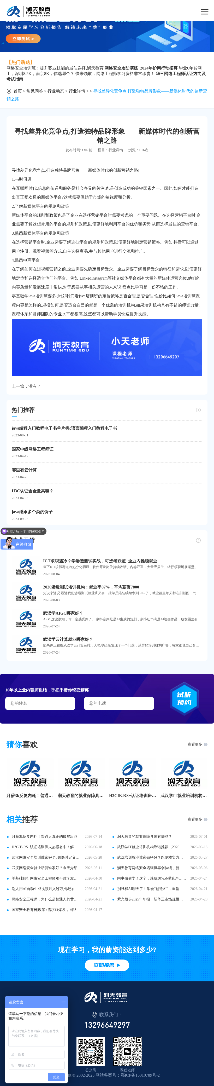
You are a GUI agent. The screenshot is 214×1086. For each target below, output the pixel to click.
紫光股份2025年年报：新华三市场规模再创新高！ (151, 899)
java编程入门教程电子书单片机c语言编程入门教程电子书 (64, 428)
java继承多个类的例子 (32, 512)
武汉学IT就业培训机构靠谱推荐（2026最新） (184, 795)
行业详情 (77, 91)
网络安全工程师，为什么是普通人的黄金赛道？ (46, 899)
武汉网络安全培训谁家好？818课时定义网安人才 (46, 857)
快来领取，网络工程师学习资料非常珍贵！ (115, 73)
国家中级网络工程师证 (33, 449)
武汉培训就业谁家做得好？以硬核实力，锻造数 (151, 857)
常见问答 (34, 91)
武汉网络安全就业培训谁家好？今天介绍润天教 (46, 868)
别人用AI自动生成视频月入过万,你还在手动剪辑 (46, 889)
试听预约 (184, 699)
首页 (18, 91)
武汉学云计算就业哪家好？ (68, 639)
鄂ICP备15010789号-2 (140, 1075)
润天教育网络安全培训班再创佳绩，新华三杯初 (151, 868)
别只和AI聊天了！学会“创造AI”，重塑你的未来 (151, 889)
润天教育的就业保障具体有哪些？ (81, 795)
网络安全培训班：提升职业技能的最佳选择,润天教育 (55, 68)
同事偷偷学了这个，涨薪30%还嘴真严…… (151, 878)
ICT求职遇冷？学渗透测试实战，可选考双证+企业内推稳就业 (100, 561)
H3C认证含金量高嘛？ (33, 491)
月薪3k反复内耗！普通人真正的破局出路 (30, 795)
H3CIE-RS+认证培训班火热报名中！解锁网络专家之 (132, 795)
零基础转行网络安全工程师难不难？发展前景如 (46, 878)
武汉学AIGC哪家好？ (63, 613)
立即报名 (103, 965)
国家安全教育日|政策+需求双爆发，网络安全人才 (46, 910)
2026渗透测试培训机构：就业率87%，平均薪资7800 (91, 587)
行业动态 (55, 91)
